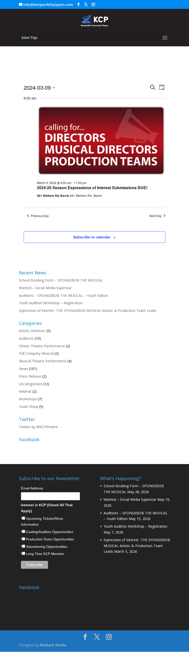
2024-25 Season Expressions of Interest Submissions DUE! (92, 187)
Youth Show (28, 406)
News (23, 368)
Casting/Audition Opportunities (49, 532)
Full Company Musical (36, 353)
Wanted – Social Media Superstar (45, 287)
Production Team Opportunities (50, 539)
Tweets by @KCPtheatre (38, 426)
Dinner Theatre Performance (42, 346)
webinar (25, 391)
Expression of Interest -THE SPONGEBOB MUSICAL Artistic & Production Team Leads (87, 310)
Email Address (32, 488)
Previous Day (40, 216)
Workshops (28, 399)
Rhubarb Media (53, 645)
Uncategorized (30, 384)
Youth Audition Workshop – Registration (51, 303)
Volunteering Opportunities (46, 547)
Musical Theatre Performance (42, 361)
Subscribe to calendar (91, 236)
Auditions (26, 338)
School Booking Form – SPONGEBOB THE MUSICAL (61, 280)
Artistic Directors (32, 330)
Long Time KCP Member (45, 554)
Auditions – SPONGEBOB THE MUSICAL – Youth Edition (63, 295)
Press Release (30, 376)
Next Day (155, 216)
